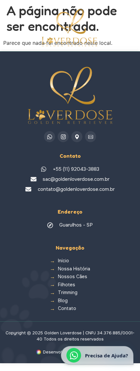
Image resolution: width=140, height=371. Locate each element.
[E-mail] (90, 136)
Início (63, 261)
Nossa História (74, 269)
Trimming (67, 292)
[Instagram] (63, 136)
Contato (67, 308)
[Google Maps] (76, 136)
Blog (63, 300)
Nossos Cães (72, 276)
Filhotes (66, 285)
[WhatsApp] (49, 136)
